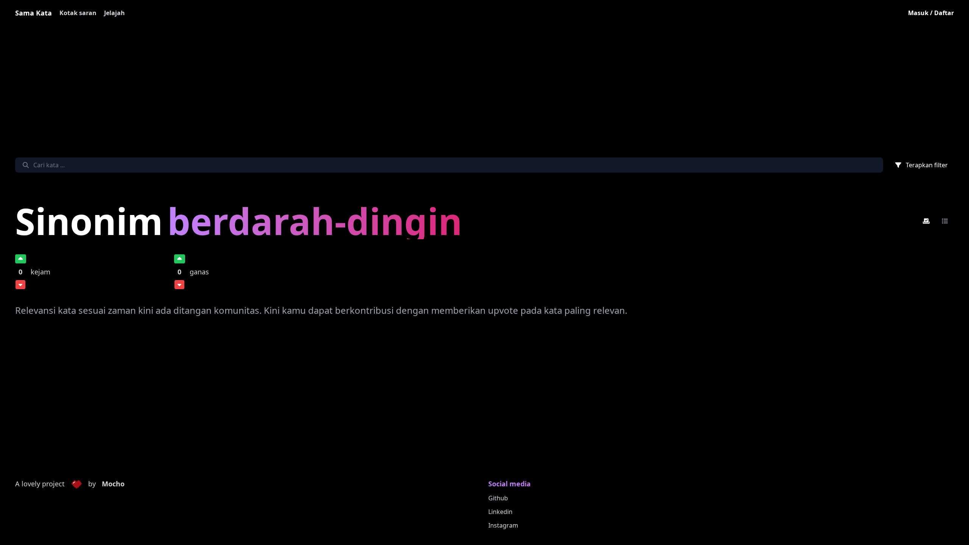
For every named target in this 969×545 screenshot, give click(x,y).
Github (498, 498)
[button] (76, 484)
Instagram (503, 525)
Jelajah (114, 13)
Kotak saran (78, 13)
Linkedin (500, 512)
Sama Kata (33, 12)
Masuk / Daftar (931, 13)
